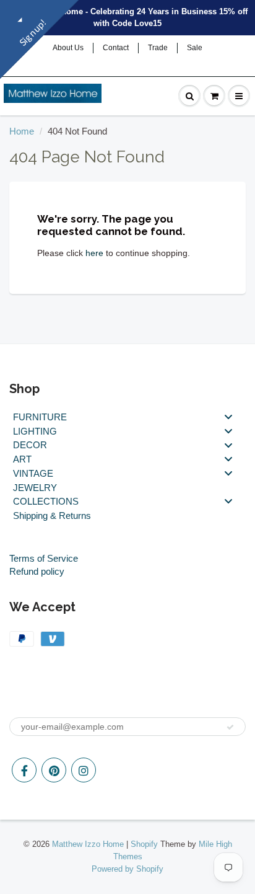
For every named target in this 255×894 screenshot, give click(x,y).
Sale (194, 47)
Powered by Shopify (127, 869)
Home (21, 131)
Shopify (144, 844)
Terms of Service (43, 558)
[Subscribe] (230, 727)
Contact (116, 47)
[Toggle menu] (228, 416)
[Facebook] (24, 770)
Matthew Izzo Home (88, 844)
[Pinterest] (53, 770)
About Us (68, 47)
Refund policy (36, 571)
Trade (158, 47)
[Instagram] (83, 770)
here (94, 253)
